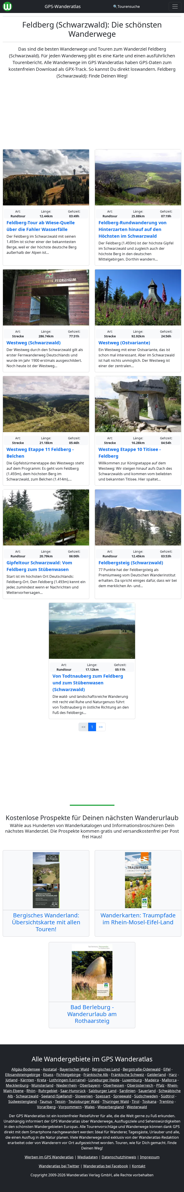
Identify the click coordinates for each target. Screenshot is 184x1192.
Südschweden (146, 1096)
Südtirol (167, 1096)
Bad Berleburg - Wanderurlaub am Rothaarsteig (92, 1014)
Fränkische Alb (95, 1074)
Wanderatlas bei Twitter (59, 1166)
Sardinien (127, 1090)
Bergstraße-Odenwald (141, 1069)
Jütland (12, 1080)
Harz (173, 1074)
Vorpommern (70, 1106)
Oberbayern (90, 1085)
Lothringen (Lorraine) (67, 1080)
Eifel (167, 1069)
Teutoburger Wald (83, 1101)
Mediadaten (87, 1157)
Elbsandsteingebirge (22, 1074)
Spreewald (122, 1096)
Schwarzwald (27, 1096)
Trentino (166, 1101)
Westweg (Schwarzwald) (34, 343)
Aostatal (50, 1069)
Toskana (149, 1101)
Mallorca (169, 1080)
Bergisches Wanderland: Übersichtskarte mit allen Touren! (46, 922)
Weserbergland (111, 1106)
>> (101, 726)
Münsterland (42, 1085)
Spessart (103, 1096)
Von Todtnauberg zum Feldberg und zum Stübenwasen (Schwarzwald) (88, 682)
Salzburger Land (102, 1090)
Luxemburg (132, 1080)
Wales (90, 1106)
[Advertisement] (92, 114)
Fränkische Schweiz (127, 1074)
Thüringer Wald (115, 1101)
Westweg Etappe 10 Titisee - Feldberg (130, 452)
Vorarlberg (46, 1106)
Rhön (30, 1090)
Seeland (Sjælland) (56, 1096)
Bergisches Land (106, 1069)
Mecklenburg (17, 1085)
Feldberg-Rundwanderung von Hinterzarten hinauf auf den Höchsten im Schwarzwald (132, 229)
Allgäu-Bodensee (25, 1069)
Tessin (60, 1101)
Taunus (46, 1101)
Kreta (41, 1080)
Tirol (135, 1101)
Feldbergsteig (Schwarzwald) (131, 563)
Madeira (152, 1080)
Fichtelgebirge (68, 1074)
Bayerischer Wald (74, 1069)
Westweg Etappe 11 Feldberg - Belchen (40, 452)
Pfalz (160, 1085)
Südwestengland (22, 1101)
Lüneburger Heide (103, 1080)
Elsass (48, 1074)
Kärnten (27, 1080)
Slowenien (84, 1096)
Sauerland (147, 1090)
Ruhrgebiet (47, 1090)
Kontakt (138, 1166)
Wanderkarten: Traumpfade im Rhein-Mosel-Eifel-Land (138, 918)
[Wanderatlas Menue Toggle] (175, 6)
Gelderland (156, 1074)
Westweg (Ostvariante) (124, 343)
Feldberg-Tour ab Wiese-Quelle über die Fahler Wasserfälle (41, 226)
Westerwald (137, 1106)
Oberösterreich (140, 1085)
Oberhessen (113, 1085)
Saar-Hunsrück (73, 1090)
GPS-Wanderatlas (63, 6)
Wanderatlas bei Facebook (105, 1166)
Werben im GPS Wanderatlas (49, 1157)
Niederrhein (66, 1085)
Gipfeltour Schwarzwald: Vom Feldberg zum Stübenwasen (39, 566)
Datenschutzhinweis (119, 1157)
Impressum (150, 1157)
